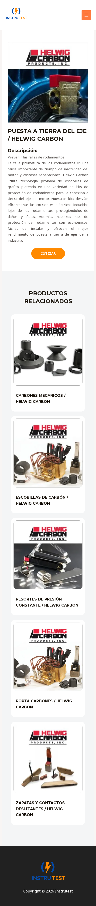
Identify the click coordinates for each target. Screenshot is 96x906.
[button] (48, 253)
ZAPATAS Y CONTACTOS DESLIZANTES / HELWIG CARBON (40, 809)
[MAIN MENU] (87, 15)
